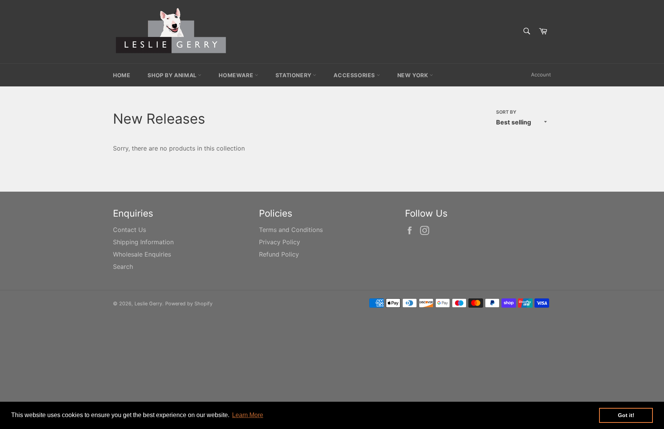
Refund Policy (279, 254)
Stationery (294, 75)
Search (123, 266)
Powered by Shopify (188, 303)
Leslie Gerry (148, 303)
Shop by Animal (173, 75)
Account (541, 74)
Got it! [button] (626, 415)
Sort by (506, 112)
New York (413, 75)
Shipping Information (143, 242)
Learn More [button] (247, 415)
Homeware (236, 75)
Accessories (355, 75)
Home (121, 75)
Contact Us (129, 230)
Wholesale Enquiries (142, 254)
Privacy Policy (279, 242)
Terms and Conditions (291, 230)
